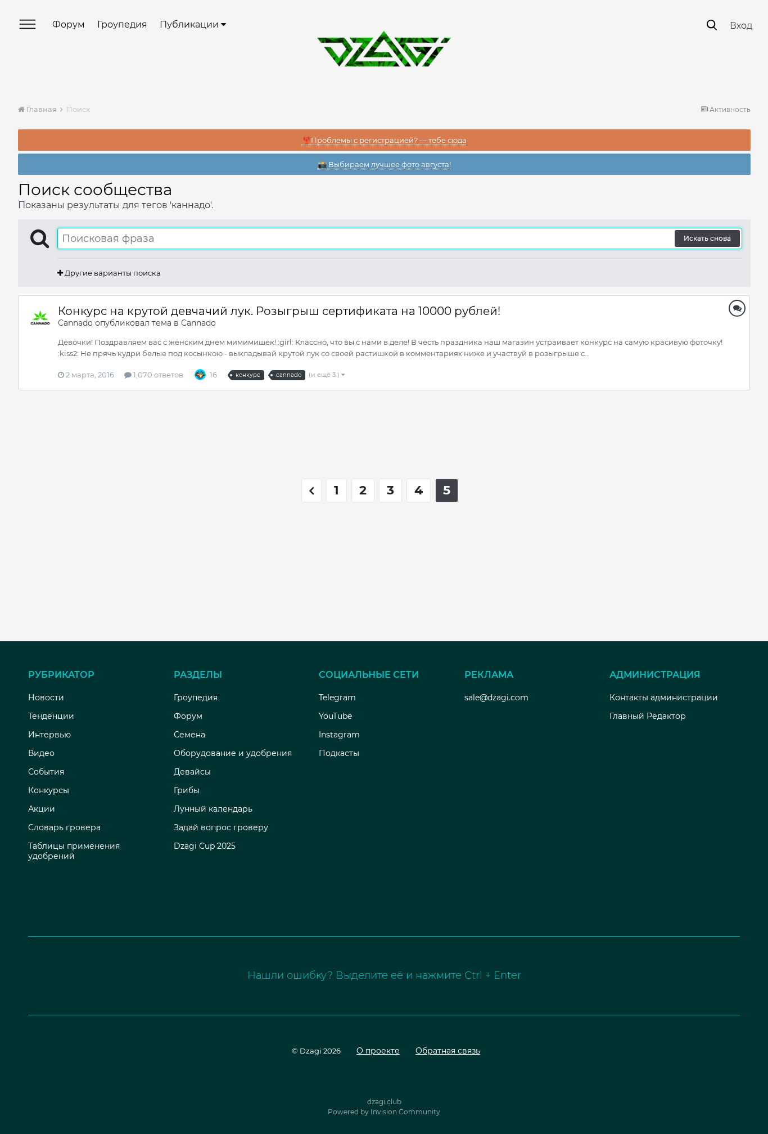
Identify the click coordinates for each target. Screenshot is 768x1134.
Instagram (339, 735)
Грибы (187, 790)
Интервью (49, 735)
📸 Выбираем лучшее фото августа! (384, 164)
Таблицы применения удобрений (74, 851)
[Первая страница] (311, 490)
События (46, 772)
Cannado (75, 323)
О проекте (378, 1051)
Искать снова (707, 238)
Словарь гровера (64, 827)
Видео (41, 753)
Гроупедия (122, 24)
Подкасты (339, 753)
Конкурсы (48, 790)
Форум (68, 24)
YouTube (335, 716)
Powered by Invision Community (384, 1112)
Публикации (190, 24)
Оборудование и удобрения (233, 753)
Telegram (337, 697)
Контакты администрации (663, 697)
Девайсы (192, 772)
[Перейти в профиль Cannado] (40, 317)
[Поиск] (712, 25)
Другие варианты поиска (112, 272)
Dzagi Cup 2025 (205, 846)
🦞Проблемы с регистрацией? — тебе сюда (384, 140)
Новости (46, 697)
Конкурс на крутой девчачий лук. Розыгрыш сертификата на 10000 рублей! (279, 311)
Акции (41, 809)
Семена (189, 735)
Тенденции (51, 716)
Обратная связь (447, 1051)
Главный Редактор (647, 716)
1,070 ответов (157, 374)
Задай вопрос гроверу (221, 827)
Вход (741, 25)
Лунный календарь (213, 809)
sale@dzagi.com (496, 697)
